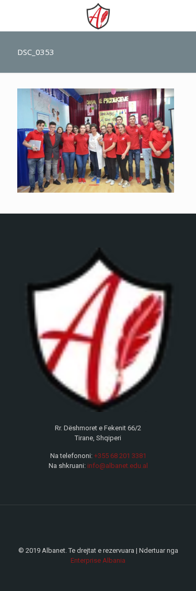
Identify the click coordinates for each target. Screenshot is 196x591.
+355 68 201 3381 (120, 456)
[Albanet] (98, 16)
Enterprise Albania (98, 560)
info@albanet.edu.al (117, 466)
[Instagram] (105, 575)
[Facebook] (91, 575)
